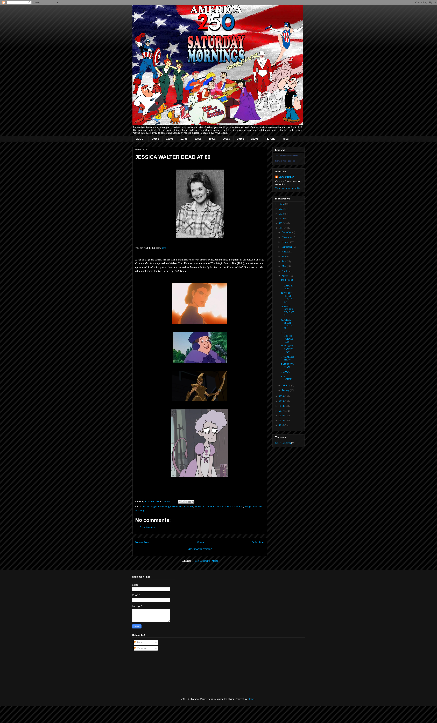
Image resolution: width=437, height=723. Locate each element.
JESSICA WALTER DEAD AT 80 (287, 310)
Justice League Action (153, 506)
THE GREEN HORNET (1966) (287, 337)
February (286, 385)
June (284, 261)
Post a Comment (147, 527)
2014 (281, 425)
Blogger (251, 699)
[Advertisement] (149, 674)
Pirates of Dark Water (205, 506)
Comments (141, 648)
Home (200, 542)
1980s (198, 138)
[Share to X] (186, 502)
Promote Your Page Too (285, 161)
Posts (139, 642)
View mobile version (199, 549)
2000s (226, 138)
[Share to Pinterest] (192, 502)
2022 (281, 223)
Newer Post (142, 542)
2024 (281, 213)
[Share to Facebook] (189, 502)
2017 (281, 411)
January (286, 390)
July (284, 256)
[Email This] (179, 502)
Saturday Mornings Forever (286, 155)
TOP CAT (286, 372)
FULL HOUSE (286, 378)
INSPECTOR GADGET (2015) (287, 284)
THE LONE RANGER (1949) (287, 349)
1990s (212, 138)
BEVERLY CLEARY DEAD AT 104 (287, 297)
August (285, 251)
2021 (281, 228)
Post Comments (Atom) (206, 561)
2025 (281, 208)
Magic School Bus (174, 506)
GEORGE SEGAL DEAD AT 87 (287, 324)
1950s (155, 138)
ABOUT (140, 138)
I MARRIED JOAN (287, 366)
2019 (281, 401)
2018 (281, 406)
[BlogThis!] (183, 502)
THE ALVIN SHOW (287, 358)
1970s (183, 138)
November (287, 237)
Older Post (258, 542)
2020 (281, 396)
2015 (281, 420)
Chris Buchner (286, 177)
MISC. (286, 138)
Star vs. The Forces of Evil (230, 506)
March (285, 276)
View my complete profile (287, 188)
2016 (281, 415)
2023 (281, 218)
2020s (254, 138)
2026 (281, 204)
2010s (240, 138)
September (287, 247)
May (284, 266)
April (285, 271)
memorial (188, 506)
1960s (169, 138)
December (287, 232)
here (164, 248)
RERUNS (270, 138)
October (286, 242)
